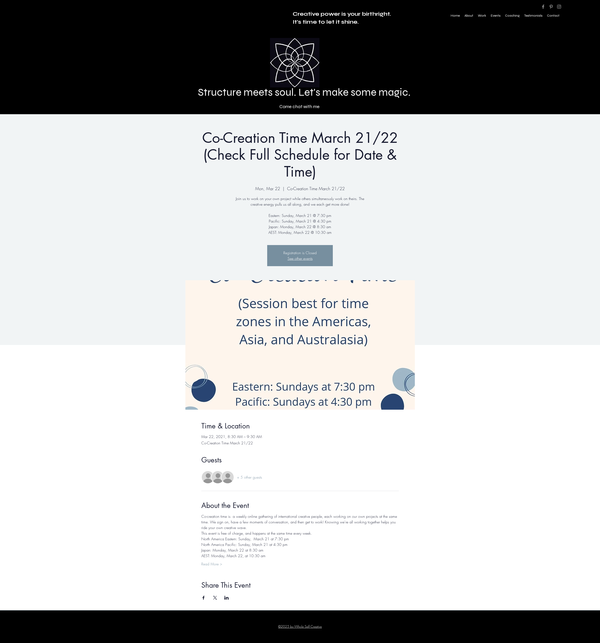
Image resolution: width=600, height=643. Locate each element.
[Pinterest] (551, 6)
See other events (300, 258)
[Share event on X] (215, 598)
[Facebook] (543, 6)
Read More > (211, 564)
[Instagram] (559, 6)
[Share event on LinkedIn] (226, 598)
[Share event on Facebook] (203, 598)
